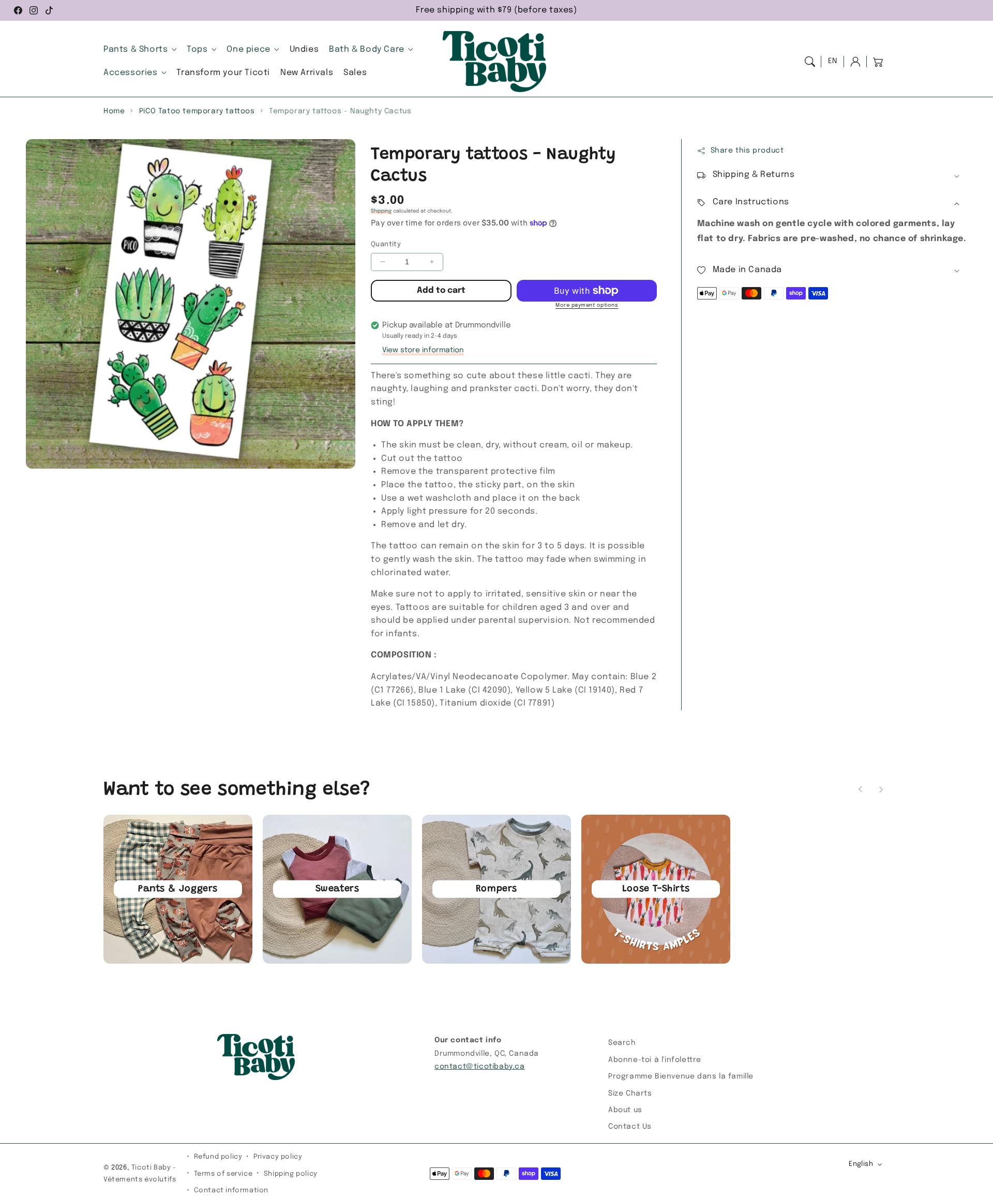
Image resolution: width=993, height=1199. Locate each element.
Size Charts (630, 1093)
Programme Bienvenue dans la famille (681, 1076)
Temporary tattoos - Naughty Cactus (340, 111)
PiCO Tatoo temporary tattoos (197, 111)
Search (622, 1042)
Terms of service (223, 1174)
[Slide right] (881, 789)
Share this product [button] (747, 150)
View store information (423, 350)
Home (114, 111)
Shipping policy (291, 1174)
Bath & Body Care (366, 49)
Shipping (381, 211)
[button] (810, 61)
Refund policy (218, 1156)
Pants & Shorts (135, 49)
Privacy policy (277, 1156)
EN (832, 61)
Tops (197, 49)
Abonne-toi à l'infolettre (654, 1059)
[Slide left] (860, 789)
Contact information (231, 1190)
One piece (248, 49)
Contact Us (630, 1126)
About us (625, 1110)
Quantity (386, 244)
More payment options (586, 305)
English (861, 1164)
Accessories (130, 72)
